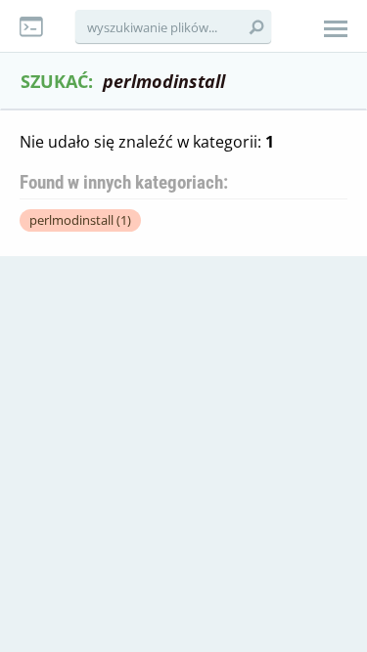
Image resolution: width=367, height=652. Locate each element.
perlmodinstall (80, 220)
